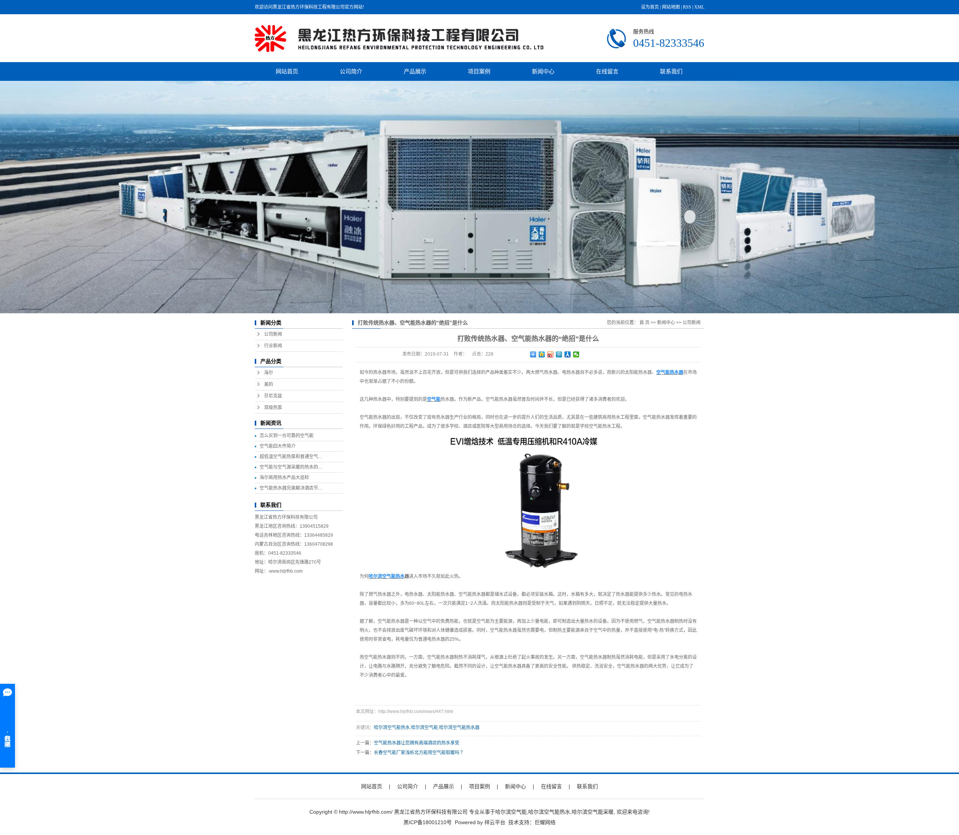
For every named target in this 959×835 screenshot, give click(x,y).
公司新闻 (273, 334)
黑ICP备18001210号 (427, 822)
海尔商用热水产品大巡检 (284, 477)
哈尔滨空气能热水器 (459, 727)
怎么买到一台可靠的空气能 (287, 435)
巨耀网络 (545, 822)
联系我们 (671, 71)
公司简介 (351, 71)
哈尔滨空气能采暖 (593, 812)
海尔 (268, 372)
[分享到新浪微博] (550, 354)
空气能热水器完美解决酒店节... (290, 488)
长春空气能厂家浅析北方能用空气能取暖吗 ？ (419, 752)
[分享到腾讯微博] (559, 354)
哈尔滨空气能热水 (392, 727)
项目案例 (479, 71)
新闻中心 (543, 71)
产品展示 (415, 71)
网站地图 (671, 7)
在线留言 (607, 71)
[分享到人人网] (568, 354)
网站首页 (287, 71)
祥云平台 (494, 822)
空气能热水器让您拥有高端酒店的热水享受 (416, 743)
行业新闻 (273, 345)
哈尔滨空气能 (424, 727)
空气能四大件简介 (278, 446)
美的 (268, 384)
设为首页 (650, 7)
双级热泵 (273, 407)
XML (699, 7)
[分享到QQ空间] (542, 354)
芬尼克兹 (273, 396)
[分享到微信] (576, 354)
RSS (687, 7)
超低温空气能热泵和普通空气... (290, 456)
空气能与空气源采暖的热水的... (290, 467)
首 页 (644, 322)
